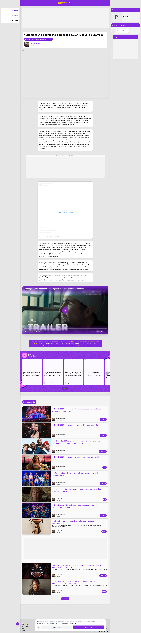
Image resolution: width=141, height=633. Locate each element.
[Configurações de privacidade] (38, 627)
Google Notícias (92, 341)
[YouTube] (107, 631)
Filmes (71, 3)
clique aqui (80, 345)
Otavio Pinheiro (36, 43)
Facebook (67, 341)
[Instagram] (102, 631)
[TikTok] (105, 631)
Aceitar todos (88, 627)
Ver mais (65, 599)
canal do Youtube (37, 343)
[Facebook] (96, 631)
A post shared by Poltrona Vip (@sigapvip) (50, 236)
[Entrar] (17, 623)
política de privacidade (71, 623)
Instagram (79, 341)
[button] (107, 373)
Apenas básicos (57, 627)
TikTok (73, 341)
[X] (99, 631)
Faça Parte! (105, 628)
